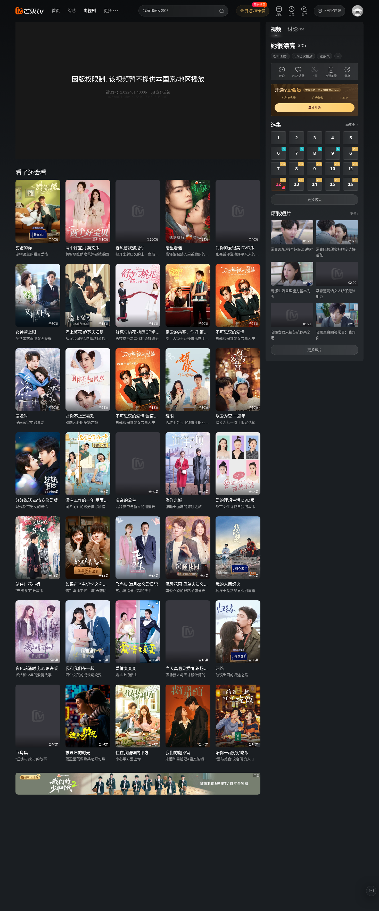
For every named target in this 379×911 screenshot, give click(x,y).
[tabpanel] (315, 198)
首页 (56, 10)
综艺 (72, 10)
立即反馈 (163, 92)
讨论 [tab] (292, 29)
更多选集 (314, 200)
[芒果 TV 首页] (29, 10)
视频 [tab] (276, 29)
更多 (354, 214)
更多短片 (314, 350)
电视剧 (90, 10)
